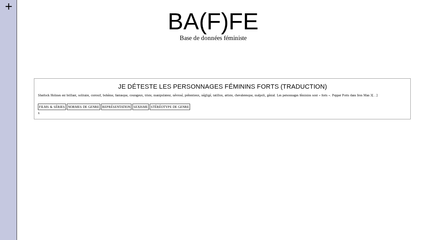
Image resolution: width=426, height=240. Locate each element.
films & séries (52, 107)
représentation (116, 107)
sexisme (140, 107)
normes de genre (83, 107)
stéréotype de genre (170, 107)
